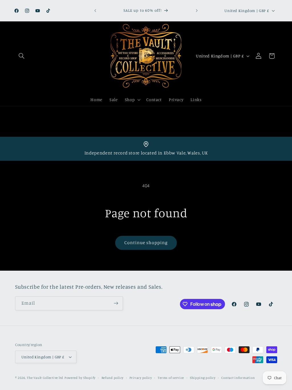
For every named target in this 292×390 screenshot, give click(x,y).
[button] (21, 56)
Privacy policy (140, 378)
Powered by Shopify (80, 378)
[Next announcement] (196, 10)
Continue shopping (146, 242)
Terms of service (171, 378)
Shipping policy (203, 378)
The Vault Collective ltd (45, 378)
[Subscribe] (115, 303)
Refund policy (113, 378)
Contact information (238, 378)
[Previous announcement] (95, 10)
